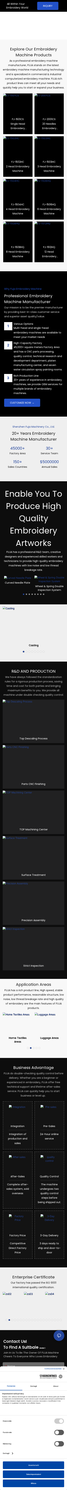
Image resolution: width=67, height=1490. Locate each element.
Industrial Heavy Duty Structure (49, 588)
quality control (49, 1176)
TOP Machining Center (33, 829)
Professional (15, 16)
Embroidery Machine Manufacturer (17, 28)
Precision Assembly (33, 920)
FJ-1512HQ (49, 247)
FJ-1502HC (17, 162)
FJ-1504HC (17, 204)
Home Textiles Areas (17, 1039)
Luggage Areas (49, 1038)
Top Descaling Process (33, 738)
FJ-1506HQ (49, 204)
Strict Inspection (33, 966)
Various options (23, 324)
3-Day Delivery (49, 1235)
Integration (17, 1126)
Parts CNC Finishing (33, 784)
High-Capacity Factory (28, 343)
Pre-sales (49, 1126)
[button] (23, 594)
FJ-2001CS (49, 119)
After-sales (18, 1176)
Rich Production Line (26, 376)
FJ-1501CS (18, 119)
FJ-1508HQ (17, 247)
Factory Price (17, 1235)
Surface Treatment (33, 875)
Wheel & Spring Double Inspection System (17, 588)
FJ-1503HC (49, 162)
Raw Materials (33, 645)
